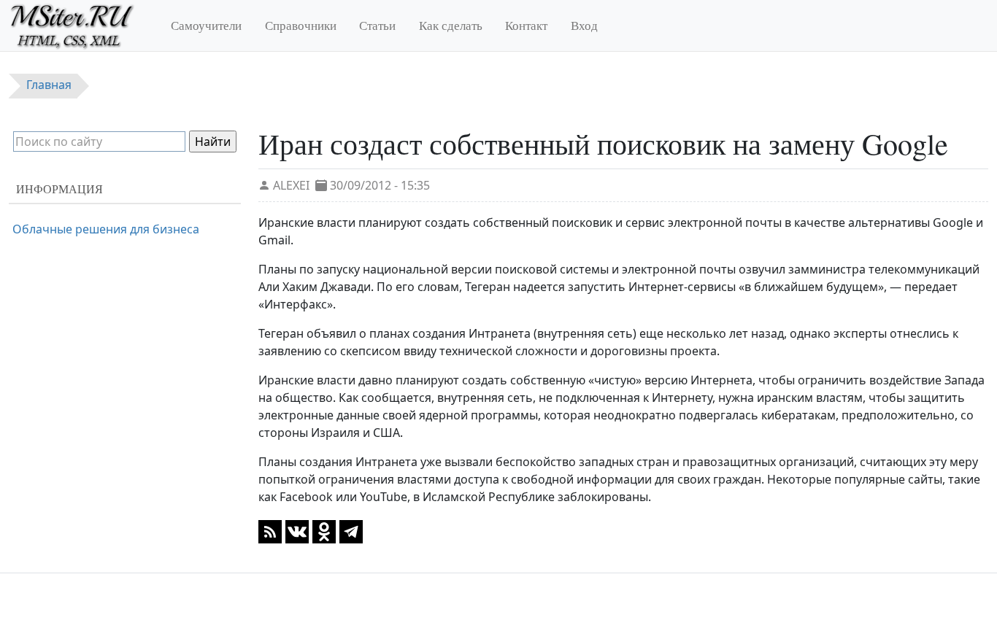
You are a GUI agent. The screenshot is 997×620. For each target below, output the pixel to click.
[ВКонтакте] (297, 530)
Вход (584, 25)
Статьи (377, 25)
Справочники (300, 25)
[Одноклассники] (324, 530)
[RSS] (270, 530)
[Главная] (78, 25)
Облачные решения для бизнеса (105, 229)
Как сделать (450, 25)
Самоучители (206, 25)
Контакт (526, 25)
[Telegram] (351, 530)
